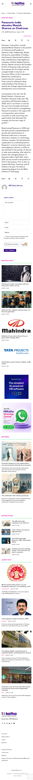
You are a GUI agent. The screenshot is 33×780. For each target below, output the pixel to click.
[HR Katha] (18, 3)
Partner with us (6, 736)
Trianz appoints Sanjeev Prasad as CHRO (15, 619)
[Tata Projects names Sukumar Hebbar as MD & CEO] (16, 351)
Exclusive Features (7, 749)
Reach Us (4, 742)
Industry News (7, 18)
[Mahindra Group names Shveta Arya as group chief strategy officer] (16, 325)
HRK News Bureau (11, 32)
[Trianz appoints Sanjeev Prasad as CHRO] (16, 606)
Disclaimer (9, 773)
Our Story (4, 734)
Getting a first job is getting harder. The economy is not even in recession (21, 550)
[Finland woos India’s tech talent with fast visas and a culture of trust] (16, 273)
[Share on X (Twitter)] (15, 40)
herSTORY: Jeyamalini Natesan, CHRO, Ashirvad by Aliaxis (21, 540)
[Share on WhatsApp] (28, 40)
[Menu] (3, 3)
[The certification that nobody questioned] (16, 484)
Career (3, 739)
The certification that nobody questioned (15, 495)
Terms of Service (17, 775)
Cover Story (5, 752)
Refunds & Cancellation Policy (21, 773)
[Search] (30, 4)
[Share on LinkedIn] (9, 40)
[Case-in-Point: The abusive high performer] (6, 532)
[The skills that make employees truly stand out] (6, 523)
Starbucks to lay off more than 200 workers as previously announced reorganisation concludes (16, 688)
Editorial (4, 755)
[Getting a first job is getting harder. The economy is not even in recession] (6, 551)
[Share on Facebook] (22, 40)
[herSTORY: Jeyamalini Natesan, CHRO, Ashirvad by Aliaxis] (6, 541)
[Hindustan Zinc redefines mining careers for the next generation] (16, 299)
